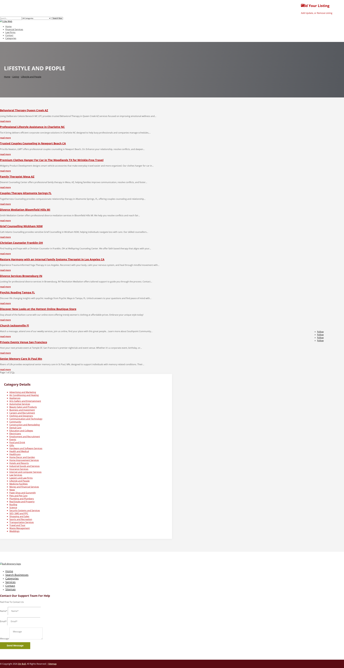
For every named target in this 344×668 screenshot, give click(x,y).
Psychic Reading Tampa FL (17, 292)
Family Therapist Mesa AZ (17, 176)
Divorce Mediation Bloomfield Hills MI (25, 209)
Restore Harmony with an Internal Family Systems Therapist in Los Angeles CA (52, 259)
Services (10, 582)
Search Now (57, 18)
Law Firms (10, 32)
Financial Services (14, 29)
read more (5, 121)
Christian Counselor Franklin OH (21, 242)
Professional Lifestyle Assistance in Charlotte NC (32, 127)
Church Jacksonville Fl (14, 325)
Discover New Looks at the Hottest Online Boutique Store (38, 309)
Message (4, 638)
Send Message (15, 645)
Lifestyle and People (31, 76)
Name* (3, 611)
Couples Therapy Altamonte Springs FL (25, 193)
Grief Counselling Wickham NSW (21, 226)
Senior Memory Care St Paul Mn (21, 358)
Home (8, 26)
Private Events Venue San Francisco (23, 342)
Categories (10, 38)
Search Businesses (16, 575)
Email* (3, 621)
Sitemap (10, 589)
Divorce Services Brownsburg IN (21, 276)
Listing (15, 76)
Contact (9, 35)
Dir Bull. (22, 663)
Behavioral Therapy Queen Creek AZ (24, 110)
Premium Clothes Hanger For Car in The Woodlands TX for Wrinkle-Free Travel (51, 160)
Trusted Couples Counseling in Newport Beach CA (33, 143)
